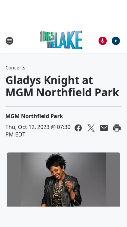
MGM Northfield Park (34, 116)
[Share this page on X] (91, 128)
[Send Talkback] (103, 41)
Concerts (15, 67)
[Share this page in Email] (104, 128)
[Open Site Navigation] (9, 41)
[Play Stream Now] (116, 41)
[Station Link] (61, 41)
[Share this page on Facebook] (78, 128)
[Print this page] (117, 128)
